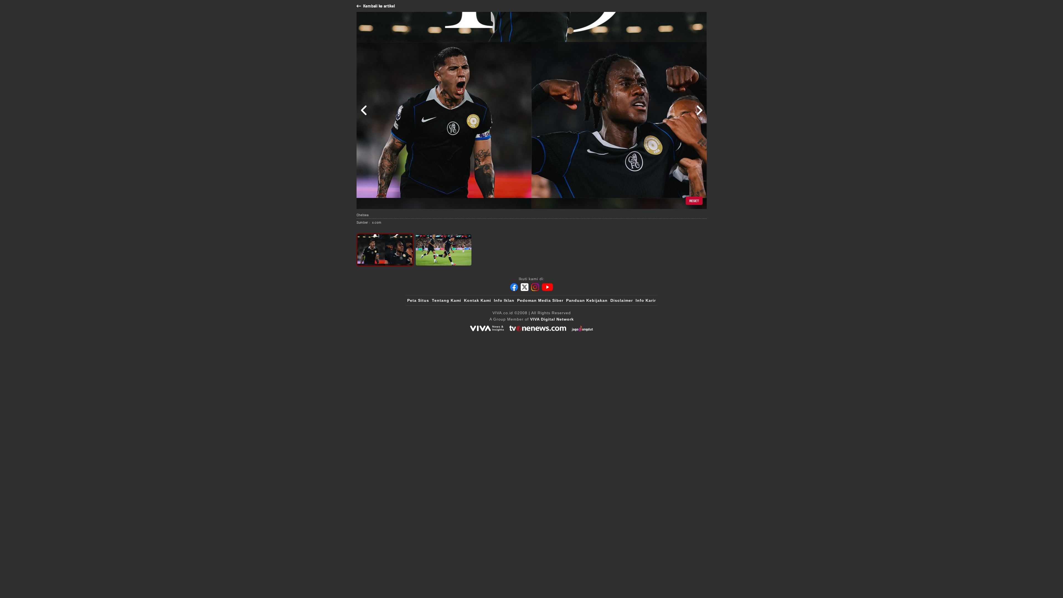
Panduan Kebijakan (587, 300)
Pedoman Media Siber (540, 300)
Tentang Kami (446, 300)
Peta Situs (418, 300)
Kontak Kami (477, 300)
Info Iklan (504, 300)
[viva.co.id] (487, 328)
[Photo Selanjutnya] (699, 110)
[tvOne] (537, 328)
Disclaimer (621, 300)
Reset (694, 201)
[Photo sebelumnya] (364, 110)
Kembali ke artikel (379, 6)
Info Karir (646, 300)
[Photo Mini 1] (385, 249)
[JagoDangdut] (582, 328)
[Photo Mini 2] (443, 249)
